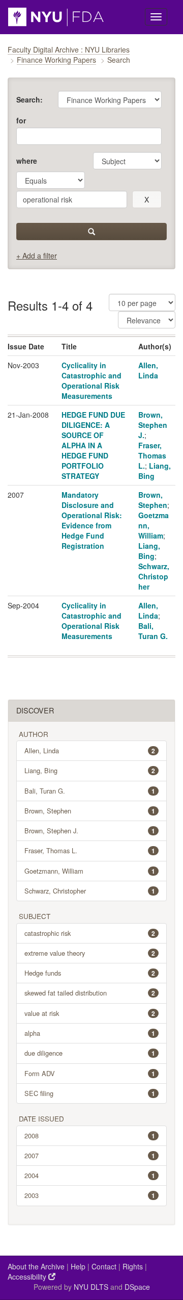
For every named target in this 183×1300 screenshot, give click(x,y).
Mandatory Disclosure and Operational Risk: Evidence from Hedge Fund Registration (92, 520)
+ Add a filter (36, 255)
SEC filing (89, 1093)
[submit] (91, 231)
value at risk (89, 1013)
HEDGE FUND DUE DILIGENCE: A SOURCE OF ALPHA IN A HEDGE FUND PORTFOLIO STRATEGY (93, 445)
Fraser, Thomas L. (152, 455)
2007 (89, 1155)
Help (78, 1266)
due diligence (89, 1053)
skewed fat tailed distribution (89, 993)
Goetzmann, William (89, 871)
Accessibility (28, 1276)
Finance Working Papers (56, 60)
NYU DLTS (91, 1287)
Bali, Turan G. (153, 631)
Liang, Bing (149, 551)
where (26, 161)
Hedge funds (89, 973)
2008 (89, 1135)
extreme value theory (89, 953)
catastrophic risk (89, 933)
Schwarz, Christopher (153, 576)
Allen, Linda (148, 370)
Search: (29, 99)
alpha (89, 1033)
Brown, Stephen (152, 500)
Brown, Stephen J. (152, 425)
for (21, 120)
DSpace (137, 1287)
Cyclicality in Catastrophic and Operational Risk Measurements (91, 380)
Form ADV (89, 1073)
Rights (133, 1266)
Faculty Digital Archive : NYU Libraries (69, 49)
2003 (89, 1195)
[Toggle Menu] (156, 17)
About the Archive (36, 1266)
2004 (89, 1175)
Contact (104, 1266)
